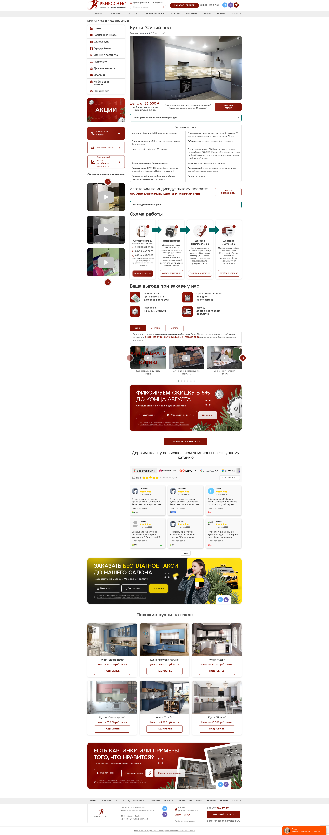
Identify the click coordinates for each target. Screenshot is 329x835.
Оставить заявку (142, 273)
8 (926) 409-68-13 (209, 8)
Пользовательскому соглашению (176, 425)
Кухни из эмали (119, 21)
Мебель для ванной (101, 83)
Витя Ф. (219, 521)
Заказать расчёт (228, 107)
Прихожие (100, 61)
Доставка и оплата (154, 14)
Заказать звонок (184, 5)
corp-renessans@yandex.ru (223, 821)
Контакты (236, 14)
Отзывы (221, 14)
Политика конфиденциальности (149, 831)
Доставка (155, 328)
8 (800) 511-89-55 (209, 5)
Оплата (174, 328)
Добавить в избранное (185, 821)
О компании (115, 14)
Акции (207, 14)
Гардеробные (102, 48)
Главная (98, 14)
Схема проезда (182, 815)
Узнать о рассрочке (200, 273)
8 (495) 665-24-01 (209, 2)
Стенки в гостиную (106, 55)
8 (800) (218, 807)
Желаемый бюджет (181, 415)
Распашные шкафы (105, 35)
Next (108, 282)
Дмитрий (182, 488)
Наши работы (102, 91)
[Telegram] (224, 5)
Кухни (103, 21)
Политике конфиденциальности (151, 425)
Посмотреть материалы (186, 441)
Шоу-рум (175, 14)
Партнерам (211, 801)
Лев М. (219, 488)
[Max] (230, 5)
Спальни (99, 75)
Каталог (133, 14)
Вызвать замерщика (171, 273)
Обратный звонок (223, 815)
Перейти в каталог (229, 273)
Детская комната (104, 68)
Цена (137, 328)
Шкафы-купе (101, 41)
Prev (108, 182)
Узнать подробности (228, 192)
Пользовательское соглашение (180, 831)
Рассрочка (191, 14)
